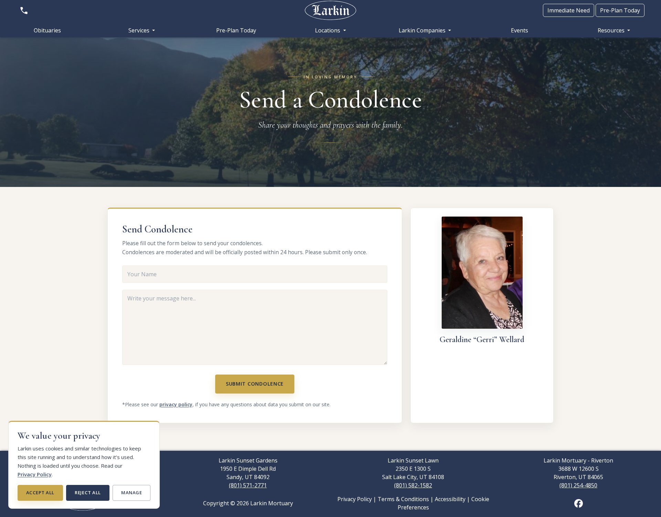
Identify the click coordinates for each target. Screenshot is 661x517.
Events (519, 30)
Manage (131, 492)
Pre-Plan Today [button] (620, 10)
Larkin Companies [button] (423, 30)
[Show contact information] (24, 10)
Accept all (40, 492)
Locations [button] (328, 30)
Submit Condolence (255, 383)
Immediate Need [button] (568, 10)
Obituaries (47, 30)
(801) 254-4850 (578, 485)
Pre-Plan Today (236, 30)
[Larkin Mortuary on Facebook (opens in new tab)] (578, 503)
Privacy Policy (35, 474)
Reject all (88, 492)
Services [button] (139, 30)
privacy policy (175, 404)
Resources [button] (612, 30)
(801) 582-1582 (413, 485)
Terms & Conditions (403, 499)
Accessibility (450, 499)
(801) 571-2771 (248, 485)
